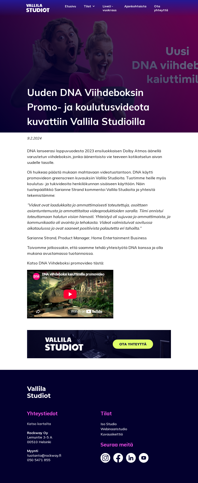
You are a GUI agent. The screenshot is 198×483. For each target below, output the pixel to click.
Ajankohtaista (135, 6)
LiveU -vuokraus (110, 8)
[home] (38, 8)
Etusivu (70, 6)
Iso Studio (109, 424)
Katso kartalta (39, 424)
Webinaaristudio (114, 429)
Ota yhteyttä (161, 8)
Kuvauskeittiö (112, 434)
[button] (89, 6)
